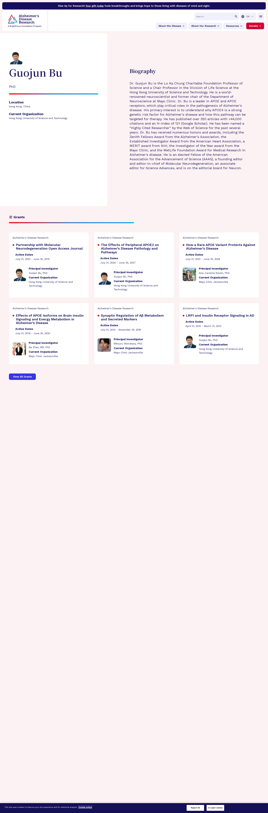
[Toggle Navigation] (260, 16)
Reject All (195, 808)
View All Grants (22, 376)
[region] (134, 808)
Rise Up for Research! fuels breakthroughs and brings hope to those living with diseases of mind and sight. (134, 5)
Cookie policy (85, 807)
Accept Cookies (215, 808)
